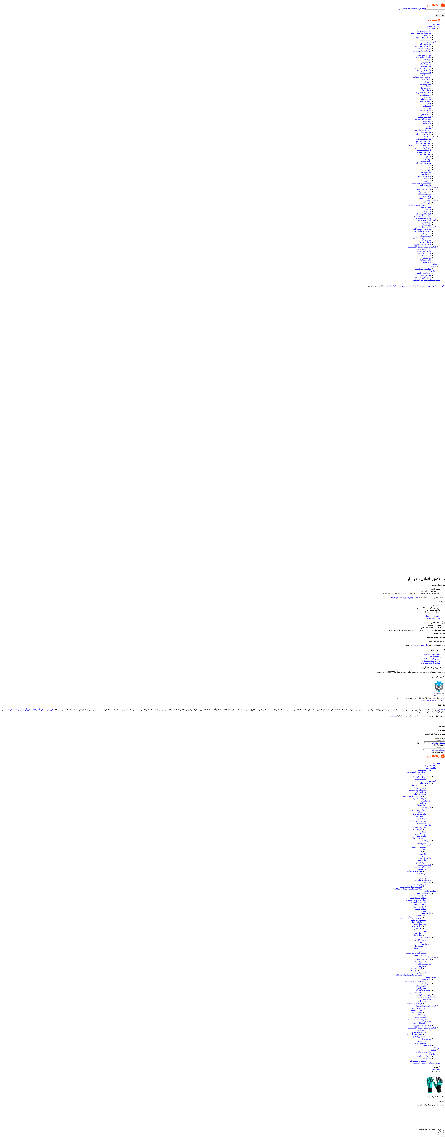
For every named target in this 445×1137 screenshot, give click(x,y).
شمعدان (428, 86)
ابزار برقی (427, 262)
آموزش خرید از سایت (432, 659)
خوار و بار (432, 271)
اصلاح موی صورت (424, 152)
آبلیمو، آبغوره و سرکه (423, 277)
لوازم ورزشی (426, 203)
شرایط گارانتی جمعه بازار (430, 663)
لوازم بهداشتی (425, 170)
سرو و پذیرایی (425, 66)
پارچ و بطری (426, 75)
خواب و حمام (426, 99)
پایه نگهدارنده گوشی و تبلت (420, 33)
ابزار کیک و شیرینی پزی (422, 51)
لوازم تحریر (426, 222)
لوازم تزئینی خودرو (424, 251)
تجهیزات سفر (426, 207)
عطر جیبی (418, 933)
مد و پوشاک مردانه (424, 189)
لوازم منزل (431, 42)
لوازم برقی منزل (424, 110)
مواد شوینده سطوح (414, 871)
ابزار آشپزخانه (425, 53)
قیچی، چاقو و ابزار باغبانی (396, 286)
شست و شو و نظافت (423, 119)
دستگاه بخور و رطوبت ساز (421, 183)
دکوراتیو (428, 81)
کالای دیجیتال (431, 29)
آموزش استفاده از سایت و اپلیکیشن (426, 280)
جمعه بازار (441, 710)
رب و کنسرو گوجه (424, 273)
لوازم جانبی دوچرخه (423, 218)
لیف (420, 851)
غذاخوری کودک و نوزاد (422, 244)
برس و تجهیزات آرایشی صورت (410, 917)
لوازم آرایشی (426, 159)
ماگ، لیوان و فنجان (423, 70)
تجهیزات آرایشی (425, 165)
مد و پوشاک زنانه (424, 194)
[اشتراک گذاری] (439, 1134)
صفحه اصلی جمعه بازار (431, 654)
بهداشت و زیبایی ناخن (423, 163)
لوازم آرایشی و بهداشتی (22, 710)
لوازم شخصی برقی (423, 139)
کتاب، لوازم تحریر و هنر (427, 220)
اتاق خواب (427, 106)
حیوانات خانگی (425, 132)
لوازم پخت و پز (425, 59)
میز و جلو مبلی (425, 88)
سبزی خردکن (426, 114)
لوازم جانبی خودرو (424, 249)
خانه (443, 286)
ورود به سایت (439, 745)
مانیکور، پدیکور (416, 922)
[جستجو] (444, 13)
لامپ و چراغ (426, 97)
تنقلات (433, 266)
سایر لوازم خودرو (424, 253)
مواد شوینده (426, 121)
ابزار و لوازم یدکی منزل (422, 130)
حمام (429, 103)
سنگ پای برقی (416, 926)
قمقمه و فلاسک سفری (422, 216)
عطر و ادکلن (417, 935)
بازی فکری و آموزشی (422, 231)
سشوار (428, 156)
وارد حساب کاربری (420, 645)
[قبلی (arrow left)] (444, 1136)
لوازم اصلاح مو (425, 172)
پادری (429, 108)
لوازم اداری (426, 225)
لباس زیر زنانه (416, 968)
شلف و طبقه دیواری (423, 92)
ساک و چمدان (426, 209)
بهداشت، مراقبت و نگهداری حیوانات (408, 889)
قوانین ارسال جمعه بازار (431, 661)
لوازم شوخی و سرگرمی (422, 238)
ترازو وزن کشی (425, 185)
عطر (429, 167)
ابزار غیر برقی (425, 255)
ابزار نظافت (426, 123)
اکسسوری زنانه (425, 198)
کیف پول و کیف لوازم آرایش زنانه (409, 975)
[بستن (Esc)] (437, 1134)
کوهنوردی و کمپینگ (423, 214)
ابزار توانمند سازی (424, 176)
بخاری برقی (426, 112)
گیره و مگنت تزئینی (414, 829)
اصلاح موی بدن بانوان (423, 143)
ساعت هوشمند (425, 40)
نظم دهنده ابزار (425, 260)
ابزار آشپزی (426, 62)
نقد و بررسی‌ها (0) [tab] (433, 618)
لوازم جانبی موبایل (424, 31)
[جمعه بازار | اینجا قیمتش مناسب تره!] (434, 22)
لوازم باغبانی (410, 286)
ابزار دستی (427, 258)
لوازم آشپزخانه (425, 44)
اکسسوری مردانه (424, 192)
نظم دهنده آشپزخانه (423, 57)
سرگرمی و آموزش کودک (421, 229)
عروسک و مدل (425, 236)
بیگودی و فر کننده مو (423, 148)
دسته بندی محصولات (432, 26)
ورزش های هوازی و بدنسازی (420, 205)
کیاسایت (393, 716)
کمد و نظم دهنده (424, 117)
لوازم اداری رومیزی (414, 1003)
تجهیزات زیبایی (416, 928)
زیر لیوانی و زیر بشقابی (422, 77)
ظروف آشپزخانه (424, 55)
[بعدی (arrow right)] (442, 1136)
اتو (430, 125)
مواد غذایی (436, 264)
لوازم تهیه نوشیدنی (424, 48)
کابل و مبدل (426, 35)
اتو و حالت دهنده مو (423, 150)
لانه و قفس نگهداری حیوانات (411, 887)
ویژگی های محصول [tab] (432, 616)
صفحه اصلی (435, 24)
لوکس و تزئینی (425, 84)
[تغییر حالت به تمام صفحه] (442, 1134)
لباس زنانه (427, 196)
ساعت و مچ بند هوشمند (422, 37)
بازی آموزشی (417, 1012)
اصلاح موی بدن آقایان (423, 141)
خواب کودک (426, 240)
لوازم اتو (428, 128)
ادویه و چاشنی (425, 275)
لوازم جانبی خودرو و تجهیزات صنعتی (422, 247)
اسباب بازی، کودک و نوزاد (426, 227)
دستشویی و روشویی (423, 101)
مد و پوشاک (431, 187)
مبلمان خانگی (426, 90)
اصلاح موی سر (425, 154)
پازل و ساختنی (425, 233)
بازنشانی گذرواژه (438, 743)
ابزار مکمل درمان (424, 178)
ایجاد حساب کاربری (438, 752)
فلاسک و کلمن (425, 73)
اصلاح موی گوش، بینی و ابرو (420, 145)
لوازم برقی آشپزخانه (423, 46)
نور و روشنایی (425, 95)
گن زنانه (414, 970)
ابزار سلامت (426, 174)
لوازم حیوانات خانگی (423, 134)
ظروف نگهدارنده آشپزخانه (412, 796)
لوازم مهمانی (426, 79)
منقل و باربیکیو (425, 64)
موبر (420, 942)
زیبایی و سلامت (430, 136)
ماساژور (428, 181)
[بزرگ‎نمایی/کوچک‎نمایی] (444, 1134)
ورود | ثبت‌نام (440, 15)
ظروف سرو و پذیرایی (423, 68)
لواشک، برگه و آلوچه (423, 269)
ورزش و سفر (430, 200)
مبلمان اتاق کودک (424, 242)
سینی (420, 812)
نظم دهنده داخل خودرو (413, 1034)
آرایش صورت (426, 161)
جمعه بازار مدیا (434, 656)
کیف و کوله (426, 211)
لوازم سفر (8, 710)
